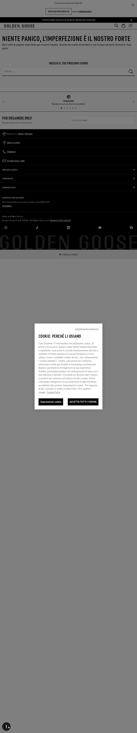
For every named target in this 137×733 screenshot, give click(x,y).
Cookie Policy (53, 392)
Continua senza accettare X (86, 329)
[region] (68, 366)
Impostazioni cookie (50, 401)
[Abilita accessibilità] (6, 726)
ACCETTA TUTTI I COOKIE (83, 401)
